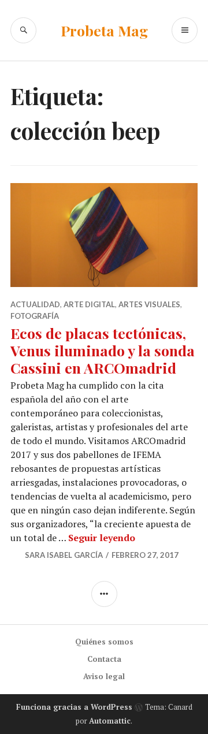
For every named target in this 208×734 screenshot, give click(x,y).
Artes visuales (149, 304)
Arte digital (89, 304)
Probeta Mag (104, 30)
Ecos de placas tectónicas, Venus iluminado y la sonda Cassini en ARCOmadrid (102, 350)
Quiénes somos (104, 641)
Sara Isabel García (64, 555)
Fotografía (34, 316)
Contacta (104, 659)
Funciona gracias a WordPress (74, 707)
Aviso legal (104, 676)
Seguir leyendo (101, 537)
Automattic (110, 721)
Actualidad (35, 304)
